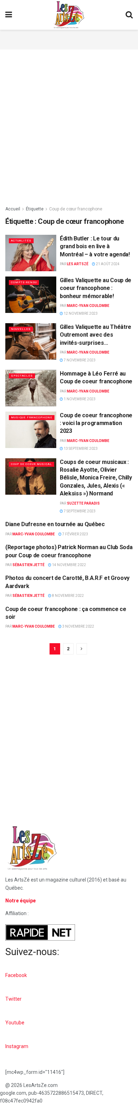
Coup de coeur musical (31, 464)
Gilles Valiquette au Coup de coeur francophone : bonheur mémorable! (95, 288)
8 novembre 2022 (67, 596)
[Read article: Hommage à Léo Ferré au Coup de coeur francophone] (30, 388)
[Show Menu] (8, 15)
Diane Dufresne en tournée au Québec (55, 524)
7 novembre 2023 (79, 360)
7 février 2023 (75, 534)
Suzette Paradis (83, 503)
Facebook (16, 975)
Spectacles (22, 375)
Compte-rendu (24, 282)
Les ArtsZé (77, 264)
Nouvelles (21, 329)
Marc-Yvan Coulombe (88, 306)
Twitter (13, 999)
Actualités (21, 240)
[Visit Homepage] (69, 15)
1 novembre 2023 (79, 399)
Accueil (12, 209)
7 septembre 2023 (79, 511)
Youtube (14, 1022)
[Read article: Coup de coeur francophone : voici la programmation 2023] (30, 430)
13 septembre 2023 (80, 448)
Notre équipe (20, 900)
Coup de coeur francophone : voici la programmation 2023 (96, 423)
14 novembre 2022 (68, 565)
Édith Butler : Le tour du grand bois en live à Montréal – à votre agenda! (95, 246)
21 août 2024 (107, 264)
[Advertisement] (69, 38)
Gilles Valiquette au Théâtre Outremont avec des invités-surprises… (95, 335)
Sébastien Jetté (28, 565)
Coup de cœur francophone (75, 209)
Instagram (16, 1046)
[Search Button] (129, 15)
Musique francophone (31, 417)
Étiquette (35, 209)
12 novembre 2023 (80, 313)
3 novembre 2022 (78, 626)
